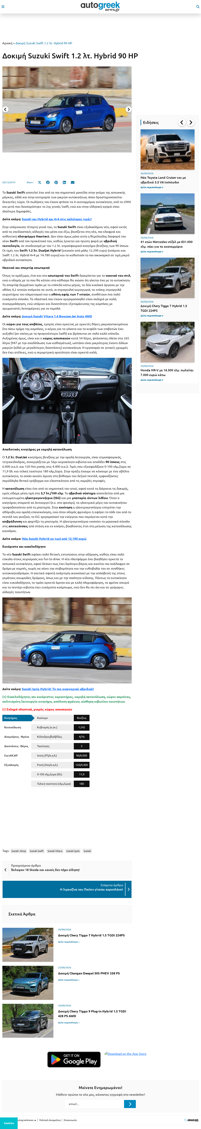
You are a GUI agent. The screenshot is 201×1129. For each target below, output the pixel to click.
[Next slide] (128, 109)
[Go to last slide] (182, 122)
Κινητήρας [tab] (10, 717)
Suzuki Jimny (18, 851)
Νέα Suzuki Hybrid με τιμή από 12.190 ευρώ (54, 538)
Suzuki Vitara (55, 851)
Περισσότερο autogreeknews (18, 1120)
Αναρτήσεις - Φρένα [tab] (16, 736)
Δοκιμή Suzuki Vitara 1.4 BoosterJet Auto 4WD (57, 316)
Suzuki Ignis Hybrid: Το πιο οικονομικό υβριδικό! (58, 689)
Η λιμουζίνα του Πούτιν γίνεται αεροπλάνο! (91, 889)
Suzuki (87, 851)
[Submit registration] (130, 1104)
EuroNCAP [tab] (11, 755)
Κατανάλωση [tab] (12, 727)
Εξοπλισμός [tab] (11, 765)
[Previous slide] (5, 109)
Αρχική (7, 43)
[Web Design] (191, 1120)
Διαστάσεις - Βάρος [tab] (16, 746)
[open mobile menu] (3, 6)
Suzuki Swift (37, 851)
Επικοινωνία (70, 1120)
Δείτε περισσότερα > (69, 942)
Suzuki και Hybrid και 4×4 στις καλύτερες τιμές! (57, 219)
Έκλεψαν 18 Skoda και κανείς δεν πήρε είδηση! (45, 870)
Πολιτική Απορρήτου (50, 1120)
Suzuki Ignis (73, 851)
